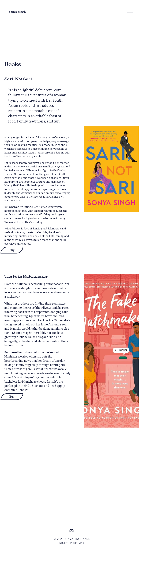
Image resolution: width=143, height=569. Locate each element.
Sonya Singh (17, 12)
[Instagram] (71, 531)
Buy (11, 250)
